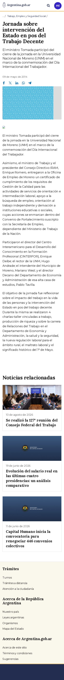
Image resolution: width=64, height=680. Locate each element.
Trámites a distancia (14, 583)
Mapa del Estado (13, 628)
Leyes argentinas (13, 617)
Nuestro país (10, 611)
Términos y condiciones (17, 653)
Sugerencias (10, 659)
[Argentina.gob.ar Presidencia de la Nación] (16, 5)
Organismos (10, 623)
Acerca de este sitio (14, 647)
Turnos (7, 577)
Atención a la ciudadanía (18, 588)
